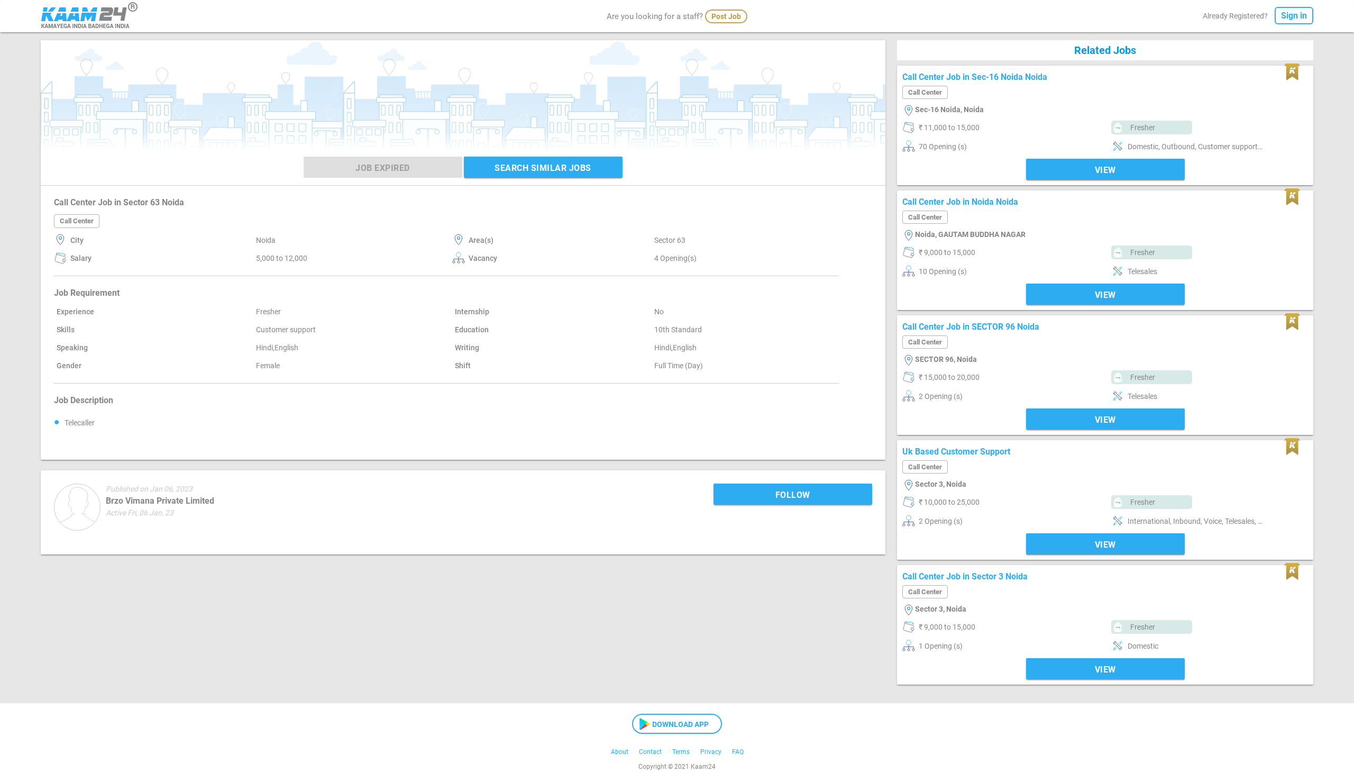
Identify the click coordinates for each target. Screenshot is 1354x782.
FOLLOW (792, 495)
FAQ (738, 752)
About (619, 752)
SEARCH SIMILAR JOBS (543, 168)
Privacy (710, 752)
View (1105, 170)
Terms (681, 752)
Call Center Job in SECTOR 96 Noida (970, 327)
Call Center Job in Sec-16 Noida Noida (974, 77)
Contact (650, 752)
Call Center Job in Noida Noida (960, 202)
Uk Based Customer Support (956, 452)
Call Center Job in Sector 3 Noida (965, 576)
